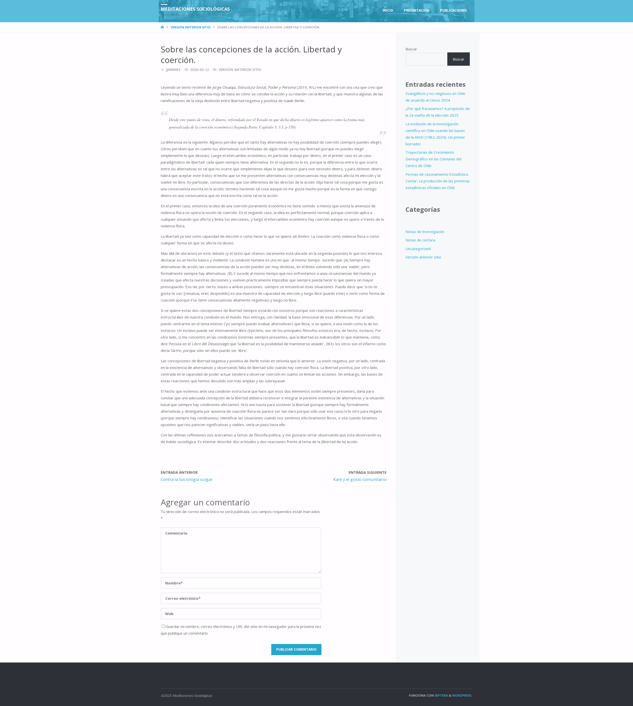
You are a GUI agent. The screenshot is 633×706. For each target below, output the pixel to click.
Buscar (411, 48)
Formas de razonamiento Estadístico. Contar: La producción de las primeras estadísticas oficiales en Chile (438, 181)
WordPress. (462, 695)
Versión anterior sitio (191, 27)
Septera (441, 695)
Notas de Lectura (420, 239)
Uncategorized (418, 248)
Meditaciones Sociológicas (195, 9)
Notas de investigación (425, 231)
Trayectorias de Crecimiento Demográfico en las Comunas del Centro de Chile (433, 159)
